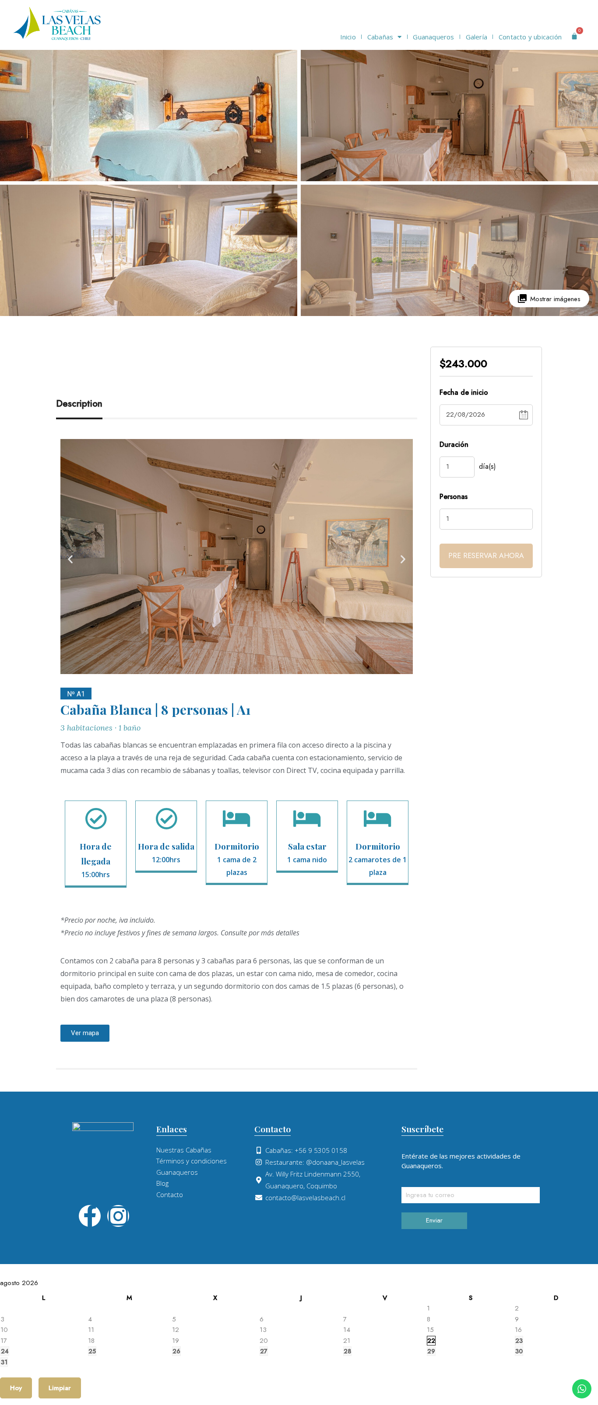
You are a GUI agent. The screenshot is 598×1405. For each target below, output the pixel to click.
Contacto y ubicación (530, 36)
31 (4, 1362)
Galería (476, 36)
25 (92, 1351)
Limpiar (60, 1388)
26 (176, 1351)
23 (519, 1340)
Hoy (16, 1388)
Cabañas (380, 36)
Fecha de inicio (464, 392)
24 (5, 1351)
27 (263, 1351)
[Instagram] (118, 1216)
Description (79, 403)
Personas (454, 497)
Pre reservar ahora (486, 556)
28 (347, 1351)
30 (519, 1351)
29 (431, 1351)
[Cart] (574, 36)
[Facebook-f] (90, 1216)
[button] (70, 559)
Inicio (348, 36)
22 (431, 1340)
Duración (454, 444)
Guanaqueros (433, 36)
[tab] (89, 404)
